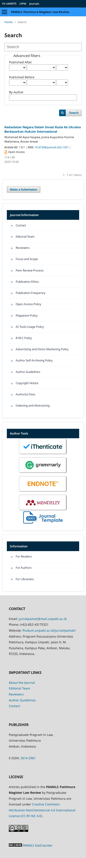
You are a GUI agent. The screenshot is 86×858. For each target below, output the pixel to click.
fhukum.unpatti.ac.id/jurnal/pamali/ (49, 630)
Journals (34, 3)
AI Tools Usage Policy (30, 327)
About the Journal (22, 682)
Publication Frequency (30, 293)
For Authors (24, 568)
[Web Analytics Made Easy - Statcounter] (16, 845)
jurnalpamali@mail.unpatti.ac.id (43, 619)
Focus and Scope (27, 259)
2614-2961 (28, 758)
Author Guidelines (28, 372)
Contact (21, 225)
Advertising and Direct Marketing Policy (42, 349)
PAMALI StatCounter (37, 845)
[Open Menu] (4, 11)
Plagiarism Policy (27, 315)
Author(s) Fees (25, 394)
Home (8, 22)
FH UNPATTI (9, 3)
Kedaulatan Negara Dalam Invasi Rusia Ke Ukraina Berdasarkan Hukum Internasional (42, 129)
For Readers (24, 556)
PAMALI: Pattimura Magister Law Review (40, 12)
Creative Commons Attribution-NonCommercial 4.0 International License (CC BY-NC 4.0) (42, 810)
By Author (16, 92)
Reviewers (23, 248)
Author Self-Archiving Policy (34, 360)
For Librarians (25, 579)
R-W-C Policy (24, 338)
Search (74, 112)
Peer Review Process (29, 270)
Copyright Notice (27, 383)
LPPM (22, 3)
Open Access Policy (28, 304)
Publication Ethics (27, 282)
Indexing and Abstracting (33, 405)
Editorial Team (25, 236)
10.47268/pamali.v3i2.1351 (52, 147)
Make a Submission (23, 189)
